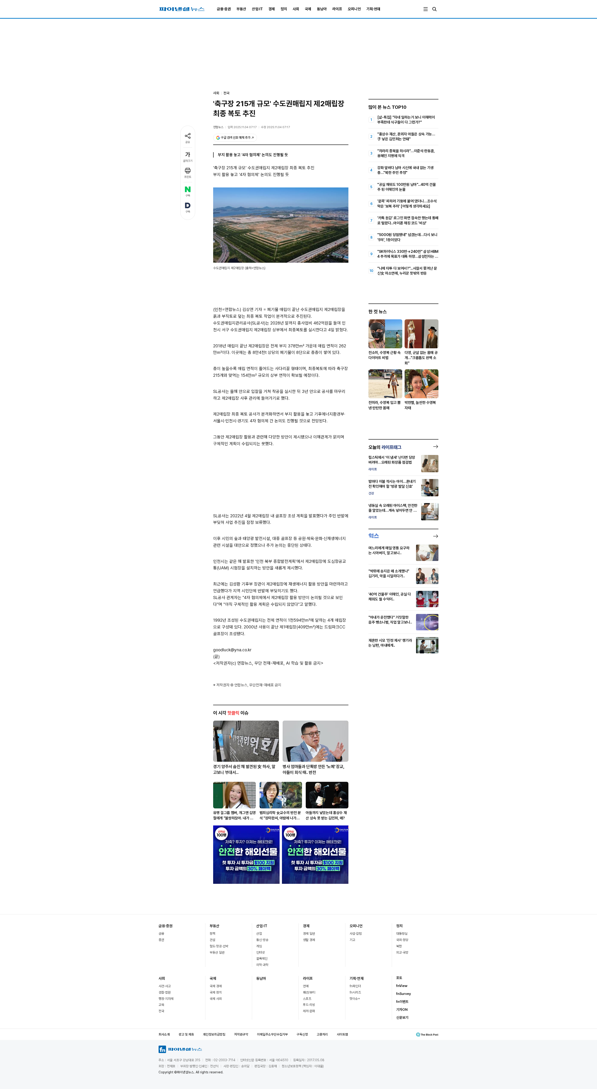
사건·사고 (165, 986)
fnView (401, 986)
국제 (308, 9)
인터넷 (260, 952)
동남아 (322, 9)
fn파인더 (355, 986)
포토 (399, 978)
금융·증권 (224, 9)
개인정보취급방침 (214, 1034)
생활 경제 (309, 940)
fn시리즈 (355, 992)
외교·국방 (402, 952)
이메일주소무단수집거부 (272, 1034)
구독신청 (302, 1034)
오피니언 (354, 9)
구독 (187, 195)
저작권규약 (241, 1034)
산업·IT (257, 9)
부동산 (241, 9)
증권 (161, 940)
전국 (226, 93)
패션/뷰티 (309, 992)
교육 (161, 1005)
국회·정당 (402, 940)
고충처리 (322, 1034)
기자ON (402, 1010)
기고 (352, 940)
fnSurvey (403, 994)
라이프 (337, 9)
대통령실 (401, 933)
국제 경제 (216, 986)
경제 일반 (309, 933)
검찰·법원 (165, 992)
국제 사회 (216, 999)
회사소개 (164, 1034)
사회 (296, 9)
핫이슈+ (355, 999)
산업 (259, 933)
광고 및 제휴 (186, 1034)
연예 (306, 986)
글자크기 (187, 160)
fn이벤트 (402, 1002)
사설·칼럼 (356, 933)
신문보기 (402, 1017)
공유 (187, 142)
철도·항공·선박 (219, 946)
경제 (271, 9)
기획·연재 (373, 9)
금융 (161, 933)
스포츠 (307, 999)
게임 (259, 946)
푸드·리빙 (309, 1005)
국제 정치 (216, 992)
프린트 (187, 177)
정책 (212, 933)
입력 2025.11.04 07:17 (242, 127)
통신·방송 (262, 940)
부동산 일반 (217, 952)
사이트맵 (342, 1034)
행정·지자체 (166, 999)
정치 (284, 9)
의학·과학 (262, 965)
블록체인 (261, 958)
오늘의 (384, 447)
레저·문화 (309, 1011)
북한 (399, 946)
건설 (212, 940)
